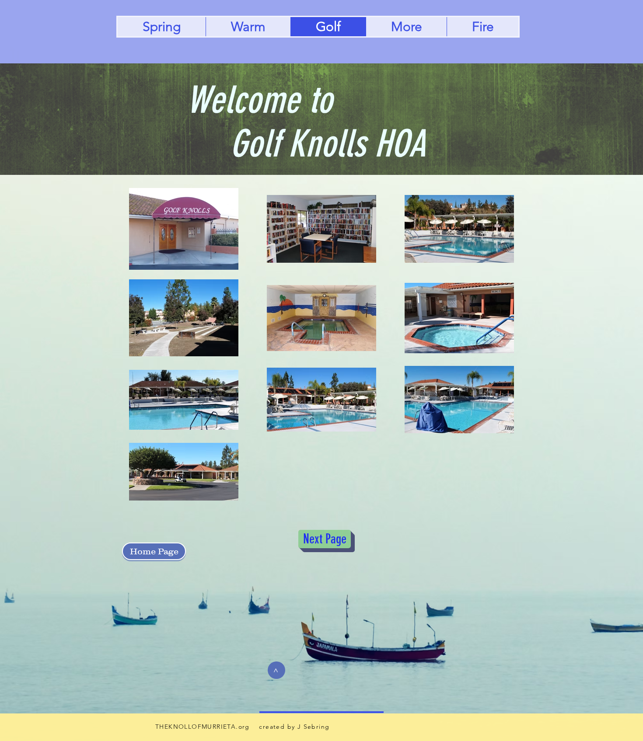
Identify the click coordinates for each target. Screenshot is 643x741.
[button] (406, 26)
